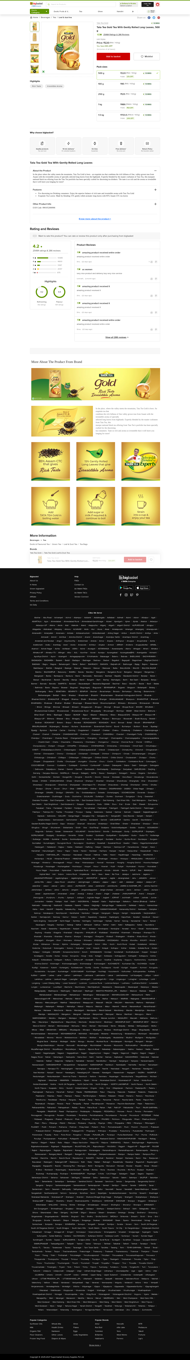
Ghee (75, 1324)
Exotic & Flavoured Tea (40, 544)
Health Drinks (57, 1327)
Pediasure (142, 1327)
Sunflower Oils (36, 1324)
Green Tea (57, 544)
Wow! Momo (122, 1335)
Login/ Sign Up (147, 4)
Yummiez (99, 1331)
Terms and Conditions (39, 601)
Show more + (95, 1345)
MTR (140, 1324)
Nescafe (120, 1324)
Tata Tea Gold (102, 23)
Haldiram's (99, 1338)
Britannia (99, 1335)
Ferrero (120, 1338)
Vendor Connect (81, 597)
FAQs (76, 580)
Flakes (76, 1327)
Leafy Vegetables (80, 1335)
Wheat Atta (56, 1324)
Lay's (140, 1338)
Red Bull (98, 1327)
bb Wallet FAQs (80, 589)
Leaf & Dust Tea (71, 544)
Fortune (141, 1335)
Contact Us (79, 584)
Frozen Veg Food (37, 1338)
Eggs (75, 1331)
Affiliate (33, 597)
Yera (118, 1331)
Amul (97, 1324)
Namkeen (56, 1331)
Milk (31, 1327)
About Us (34, 580)
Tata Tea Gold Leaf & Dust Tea (57, 553)
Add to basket (113, 56)
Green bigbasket (37, 589)
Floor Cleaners (36, 1335)
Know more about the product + (95, 219)
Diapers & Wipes (59, 1338)
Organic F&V (35, 1331)
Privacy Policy (36, 593)
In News (33, 584)
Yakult (140, 1331)
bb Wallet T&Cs (80, 593)
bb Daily (33, 605)
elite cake (121, 1327)
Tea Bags (84, 544)
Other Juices (57, 1335)
